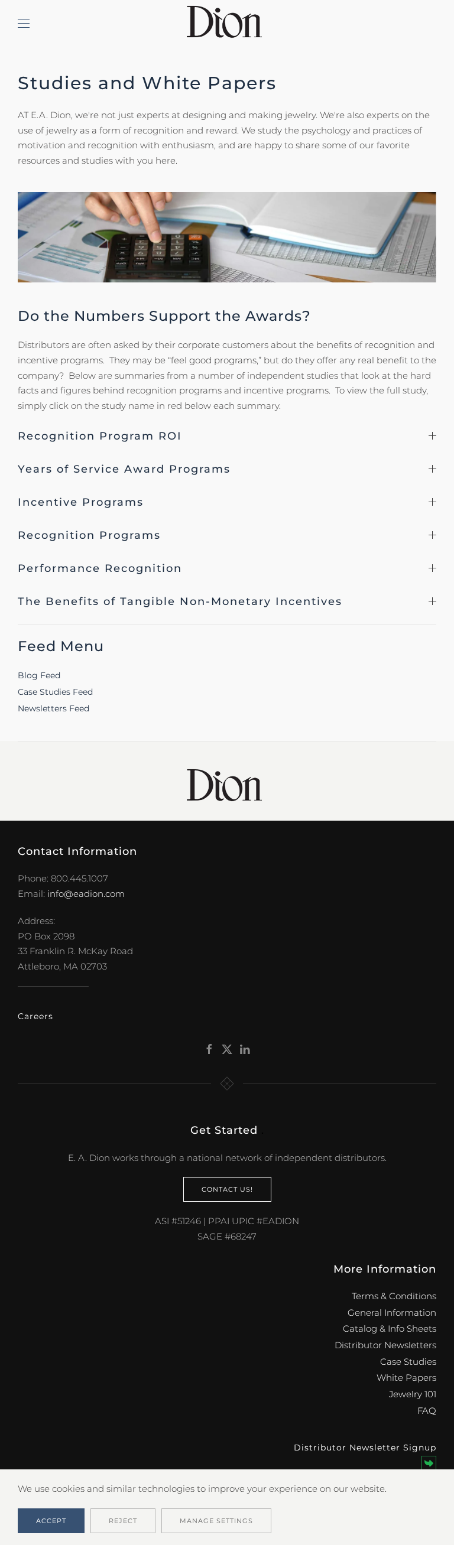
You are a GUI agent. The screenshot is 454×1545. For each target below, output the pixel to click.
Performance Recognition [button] (100, 568)
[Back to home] (227, 23)
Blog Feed (39, 675)
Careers (35, 1016)
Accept (51, 1521)
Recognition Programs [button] (89, 535)
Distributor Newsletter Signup (365, 1447)
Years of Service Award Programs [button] (124, 469)
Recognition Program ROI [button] (100, 436)
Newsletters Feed (53, 708)
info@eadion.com (86, 893)
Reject (123, 1521)
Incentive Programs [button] (81, 502)
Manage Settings (216, 1521)
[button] (24, 23)
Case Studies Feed (55, 692)
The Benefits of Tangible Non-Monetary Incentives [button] (180, 601)
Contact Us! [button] (227, 1189)
